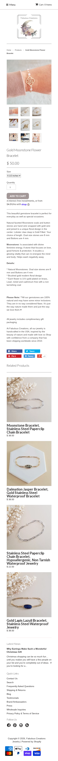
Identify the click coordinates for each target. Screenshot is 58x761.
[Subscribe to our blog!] (27, 726)
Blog (9, 694)
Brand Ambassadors (16, 702)
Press (9, 705)
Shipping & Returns (16, 690)
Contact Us (12, 678)
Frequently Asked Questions (20, 686)
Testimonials (13, 698)
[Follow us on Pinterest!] (15, 726)
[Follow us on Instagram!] (21, 726)
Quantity (11, 182)
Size (9, 171)
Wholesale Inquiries (16, 709)
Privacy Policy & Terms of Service (23, 713)
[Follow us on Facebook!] (9, 726)
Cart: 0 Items (45, 4)
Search (10, 682)
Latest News (13, 643)
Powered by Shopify (31, 741)
